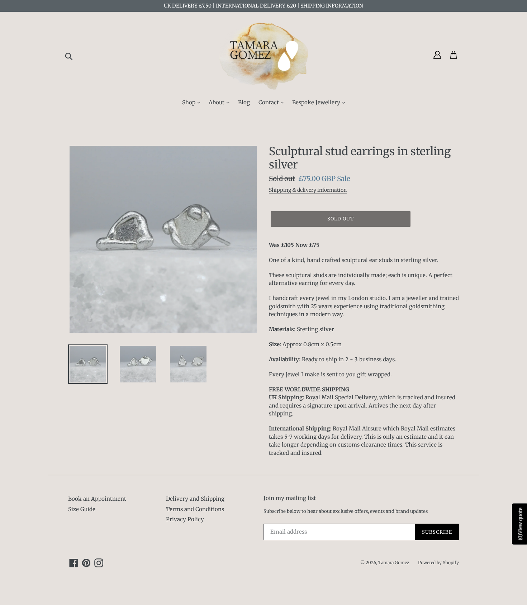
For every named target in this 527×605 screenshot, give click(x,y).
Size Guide (81, 509)
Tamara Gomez (393, 562)
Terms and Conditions (195, 509)
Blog (244, 102)
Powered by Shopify (438, 562)
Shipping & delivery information (308, 190)
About (217, 102)
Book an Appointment (97, 498)
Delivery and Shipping (195, 498)
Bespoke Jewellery (317, 102)
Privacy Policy (185, 519)
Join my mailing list (290, 498)
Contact (269, 102)
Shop (189, 102)
